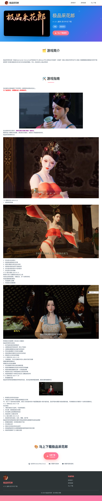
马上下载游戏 (62, 33)
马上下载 (93, 3)
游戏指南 (83, 3)
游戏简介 (73, 3)
